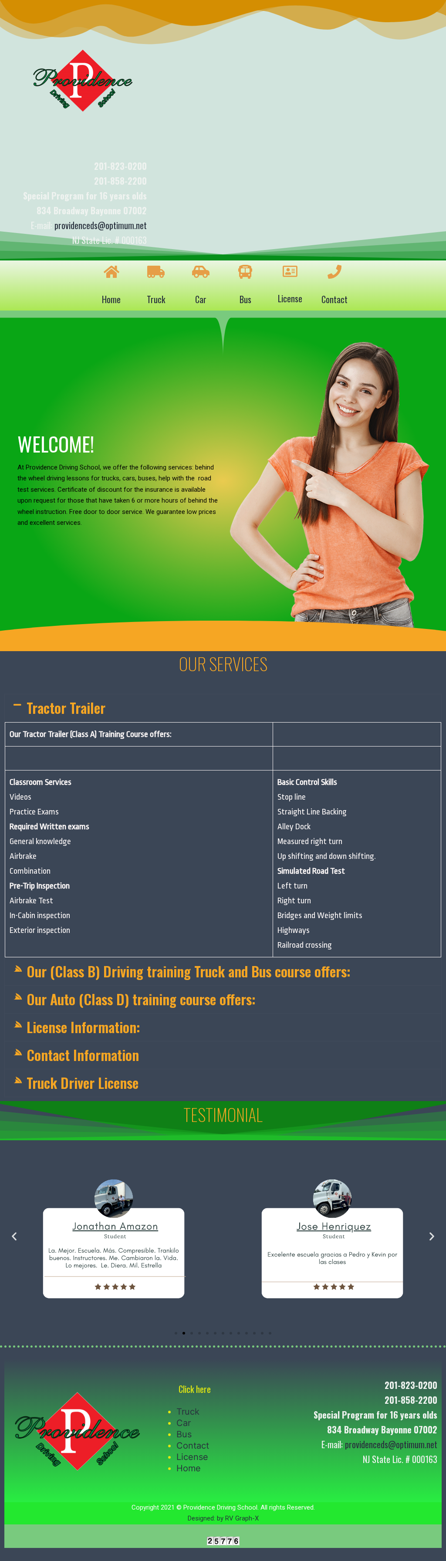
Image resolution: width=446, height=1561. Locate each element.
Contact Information (83, 1054)
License (290, 298)
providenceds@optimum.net (100, 225)
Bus (245, 299)
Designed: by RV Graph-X (223, 1518)
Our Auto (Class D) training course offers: (141, 999)
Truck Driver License (83, 1082)
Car (200, 299)
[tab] (223, 708)
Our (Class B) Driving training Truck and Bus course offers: (189, 971)
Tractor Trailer (66, 707)
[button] (176, 1333)
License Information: (83, 1027)
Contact (334, 299)
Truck (156, 299)
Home (111, 299)
